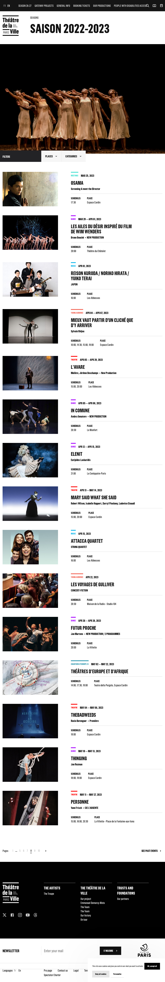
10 (39, 850)
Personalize (117, 974)
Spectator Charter (52, 975)
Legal (76, 970)
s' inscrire (108, 950)
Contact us (63, 970)
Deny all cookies (100, 974)
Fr (4, 5)
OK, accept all (152, 966)
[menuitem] (24, 5)
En (8, 5)
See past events (149, 851)
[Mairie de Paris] (144, 955)
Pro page (48, 970)
